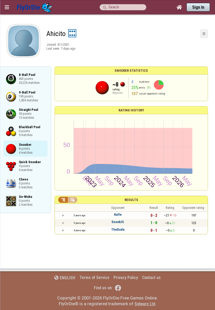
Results (131, 200)
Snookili (117, 222)
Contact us (151, 277)
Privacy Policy (126, 277)
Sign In (198, 7)
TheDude (118, 229)
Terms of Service (94, 277)
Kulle (118, 214)
